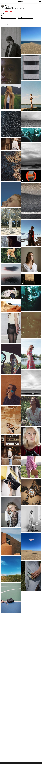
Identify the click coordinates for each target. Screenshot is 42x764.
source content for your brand (23, 762)
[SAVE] (11, 11)
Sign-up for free (3, 762)
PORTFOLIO (7, 24)
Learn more (30, 762)
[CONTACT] (6, 11)
